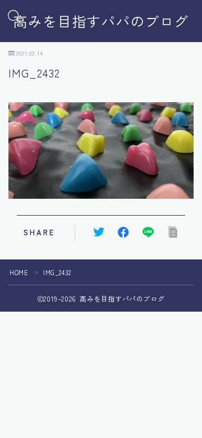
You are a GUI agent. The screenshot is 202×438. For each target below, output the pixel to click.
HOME (19, 272)
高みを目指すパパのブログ (101, 21)
